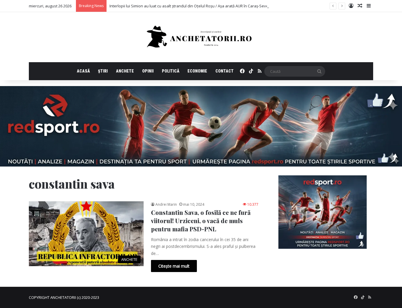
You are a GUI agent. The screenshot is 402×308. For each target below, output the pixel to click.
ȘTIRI (103, 71)
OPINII (148, 71)
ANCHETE (125, 71)
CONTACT (224, 71)
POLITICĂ (170, 71)
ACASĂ (83, 71)
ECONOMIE (197, 71)
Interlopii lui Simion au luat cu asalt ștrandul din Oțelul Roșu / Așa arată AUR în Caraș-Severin (191, 6)
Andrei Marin (166, 204)
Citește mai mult (174, 266)
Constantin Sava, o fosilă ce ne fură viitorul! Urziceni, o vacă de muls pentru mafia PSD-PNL (200, 220)
